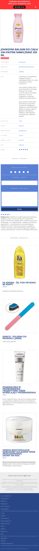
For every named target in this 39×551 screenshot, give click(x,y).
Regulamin (4, 538)
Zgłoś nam (27, 476)
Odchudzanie (5, 498)
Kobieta (3, 529)
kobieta (21, 145)
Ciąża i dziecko (5, 506)
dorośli (21, 140)
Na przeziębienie (6, 496)
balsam (21, 126)
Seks (2, 534)
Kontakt (3, 541)
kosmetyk (22, 62)
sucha (21, 135)
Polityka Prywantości (7, 543)
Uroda (2, 513)
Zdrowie (3, 516)
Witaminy (3, 501)
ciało (20, 121)
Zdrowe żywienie (6, 521)
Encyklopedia (5, 509)
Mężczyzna (4, 531)
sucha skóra (4, 58)
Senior (3, 526)
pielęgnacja (23, 131)
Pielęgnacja (4, 504)
